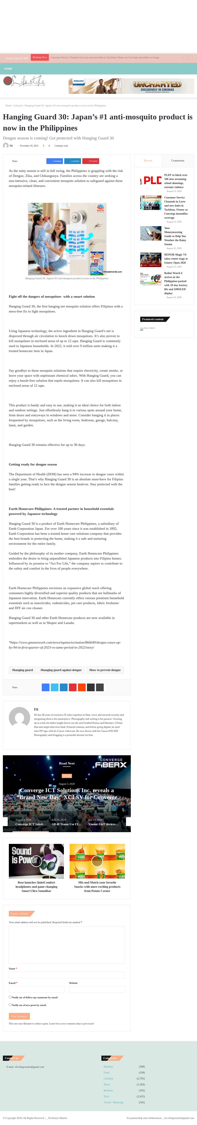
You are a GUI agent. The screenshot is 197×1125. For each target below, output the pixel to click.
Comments (177, 160)
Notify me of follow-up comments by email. (35, 997)
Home (8, 68)
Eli (11, 145)
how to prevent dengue (106, 670)
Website (73, 983)
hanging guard (23, 670)
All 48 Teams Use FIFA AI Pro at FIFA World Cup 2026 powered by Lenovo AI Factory (67, 797)
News (107, 1084)
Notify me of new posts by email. (29, 1005)
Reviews (108, 1090)
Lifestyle (18, 105)
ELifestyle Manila (57, 1118)
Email (13, 983)
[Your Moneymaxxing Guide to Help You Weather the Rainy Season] (150, 233)
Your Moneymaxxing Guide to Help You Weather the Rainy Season (86, 57)
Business (108, 1066)
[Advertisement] (98, 27)
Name (13, 968)
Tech (67, 776)
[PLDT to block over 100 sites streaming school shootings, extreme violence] (150, 180)
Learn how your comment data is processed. (71, 1023)
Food (106, 1072)
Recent (148, 160)
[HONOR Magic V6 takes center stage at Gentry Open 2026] (150, 260)
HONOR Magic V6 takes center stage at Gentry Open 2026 (176, 258)
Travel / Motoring (113, 1102)
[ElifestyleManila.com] (24, 80)
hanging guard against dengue (62, 670)
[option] (67, 793)
